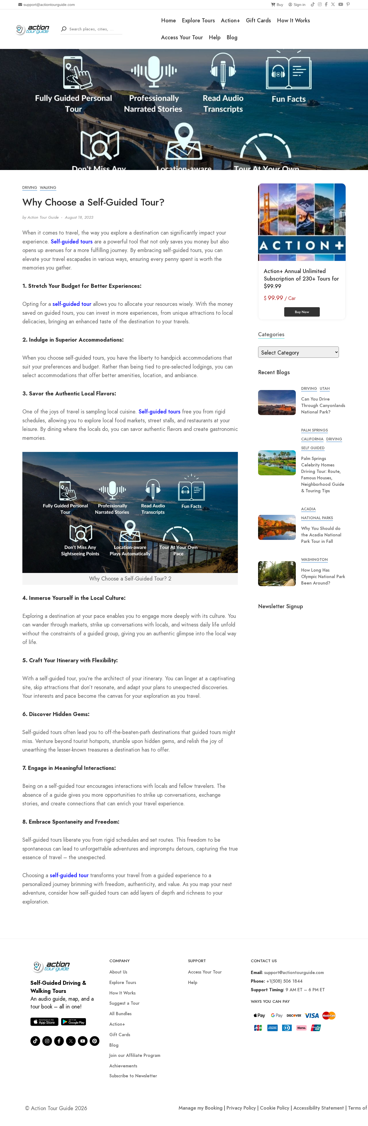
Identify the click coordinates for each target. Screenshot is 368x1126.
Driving (29, 187)
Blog (232, 37)
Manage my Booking (201, 1107)
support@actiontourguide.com (49, 4)
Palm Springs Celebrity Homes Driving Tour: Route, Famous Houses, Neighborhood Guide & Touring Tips (322, 474)
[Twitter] (71, 1041)
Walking (48, 187)
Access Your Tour (182, 37)
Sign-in (299, 4)
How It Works (293, 20)
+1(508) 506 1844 (284, 981)
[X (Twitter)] (333, 4)
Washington (314, 559)
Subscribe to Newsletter (133, 1076)
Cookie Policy (274, 1107)
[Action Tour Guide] (33, 29)
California (312, 439)
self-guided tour (73, 304)
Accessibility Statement (318, 1107)
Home (168, 20)
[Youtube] (83, 1041)
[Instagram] (320, 4)
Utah (325, 388)
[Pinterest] (348, 4)
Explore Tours (198, 20)
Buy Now (302, 311)
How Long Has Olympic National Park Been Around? (323, 576)
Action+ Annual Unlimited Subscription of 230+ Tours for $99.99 (301, 278)
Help (215, 37)
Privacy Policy (241, 1107)
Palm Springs (314, 430)
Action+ (230, 20)
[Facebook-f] (59, 1041)
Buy (280, 4)
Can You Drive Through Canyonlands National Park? (323, 405)
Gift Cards (258, 20)
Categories (271, 334)
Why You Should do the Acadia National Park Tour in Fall (321, 534)
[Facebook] (326, 4)
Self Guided (313, 448)
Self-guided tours (72, 242)
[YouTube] (340, 4)
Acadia (308, 509)
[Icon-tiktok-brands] (35, 1041)
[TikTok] (313, 4)
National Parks (317, 517)
